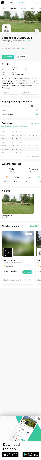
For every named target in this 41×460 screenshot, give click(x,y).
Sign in (12, 3)
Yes (22, 48)
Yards (31, 123)
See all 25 (33, 226)
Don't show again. (21, 458)
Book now (27, 272)
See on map (27, 41)
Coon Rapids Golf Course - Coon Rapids (14, 126)
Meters (37, 123)
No (27, 48)
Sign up (21, 3)
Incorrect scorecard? (33, 156)
